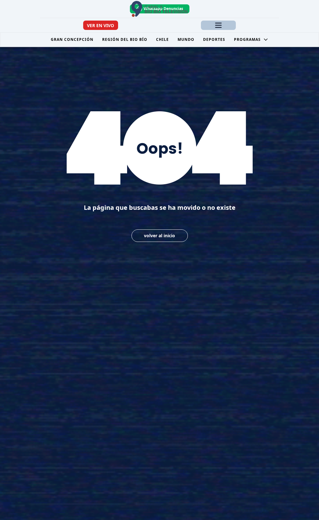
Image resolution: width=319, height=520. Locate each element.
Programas (247, 39)
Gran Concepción (72, 39)
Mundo (186, 39)
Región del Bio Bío (124, 39)
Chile (162, 39)
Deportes (214, 39)
